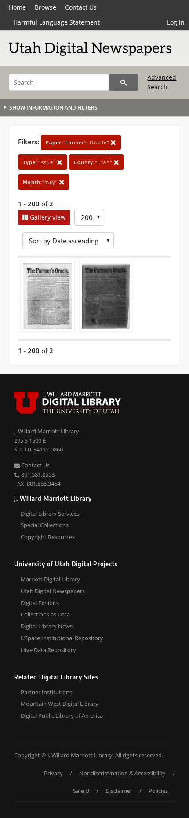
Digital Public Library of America (62, 715)
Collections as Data (45, 614)
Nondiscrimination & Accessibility (122, 773)
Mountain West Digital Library (59, 704)
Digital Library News (47, 626)
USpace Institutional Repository (62, 638)
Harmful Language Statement (56, 22)
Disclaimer (118, 791)
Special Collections (45, 525)
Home (17, 7)
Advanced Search (161, 82)
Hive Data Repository (48, 650)
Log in (176, 22)
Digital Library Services (50, 513)
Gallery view (46, 217)
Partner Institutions (46, 692)
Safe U (81, 791)
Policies (158, 791)
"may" (41, 182)
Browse (45, 7)
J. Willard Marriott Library (46, 431)
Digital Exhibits (40, 603)
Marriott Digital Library (50, 579)
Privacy (53, 773)
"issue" (40, 162)
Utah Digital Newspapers (53, 591)
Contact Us (81, 7)
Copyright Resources (48, 537)
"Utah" (94, 162)
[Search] (123, 82)
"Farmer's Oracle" (78, 142)
